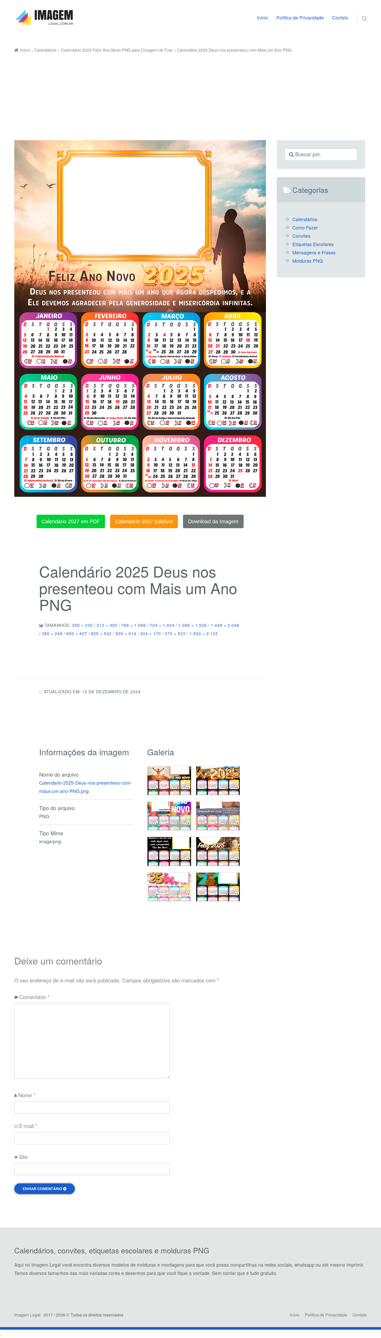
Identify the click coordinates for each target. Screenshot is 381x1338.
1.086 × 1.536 (192, 625)
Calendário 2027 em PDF (71, 521)
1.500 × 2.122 (203, 633)
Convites (301, 236)
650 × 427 (76, 633)
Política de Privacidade (300, 17)
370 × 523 (175, 633)
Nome (27, 1095)
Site (23, 1156)
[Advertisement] (190, 93)
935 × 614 (126, 633)
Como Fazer (305, 227)
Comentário (34, 997)
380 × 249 (52, 633)
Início (262, 17)
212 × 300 (107, 625)
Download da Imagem (213, 521)
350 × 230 (82, 625)
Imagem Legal (27, 1314)
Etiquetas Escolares (313, 244)
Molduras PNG (307, 260)
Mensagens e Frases (314, 252)
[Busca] (359, 12)
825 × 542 (101, 633)
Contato (340, 17)
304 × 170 (150, 633)
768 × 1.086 (133, 625)
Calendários (304, 219)
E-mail (28, 1126)
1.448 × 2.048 (225, 625)
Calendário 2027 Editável (144, 521)
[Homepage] (44, 17)
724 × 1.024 (162, 625)
